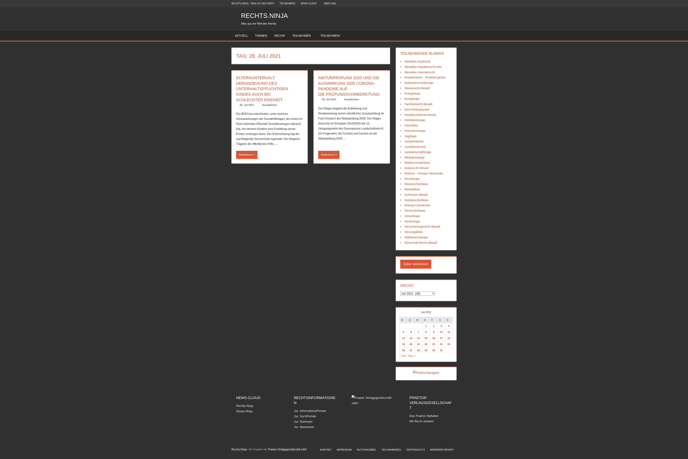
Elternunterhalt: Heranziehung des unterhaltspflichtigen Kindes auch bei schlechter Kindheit (262, 89)
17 (441, 338)
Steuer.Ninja (244, 411)
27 (411, 350)
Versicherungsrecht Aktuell (422, 226)
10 (441, 332)
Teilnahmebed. (391, 449)
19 (403, 344)
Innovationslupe (414, 131)
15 (426, 338)
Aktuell (241, 35)
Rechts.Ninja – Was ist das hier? (252, 3)
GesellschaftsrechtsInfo (420, 115)
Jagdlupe (410, 136)
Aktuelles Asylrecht (417, 61)
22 (426, 344)
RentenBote (412, 189)
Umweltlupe (412, 216)
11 (449, 332)
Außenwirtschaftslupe (418, 83)
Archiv (279, 35)
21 (418, 344)
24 (441, 344)
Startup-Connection (417, 205)
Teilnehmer (301, 35)
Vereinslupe (412, 221)
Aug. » (412, 355)
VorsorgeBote (413, 232)
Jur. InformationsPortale (310, 411)
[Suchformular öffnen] (454, 36)
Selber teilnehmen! (415, 264)
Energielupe (412, 93)
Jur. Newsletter (304, 427)
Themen (261, 35)
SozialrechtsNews (416, 200)
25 (448, 344)
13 (411, 338)
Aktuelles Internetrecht (419, 72)
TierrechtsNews (414, 210)
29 (426, 350)
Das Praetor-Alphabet (423, 416)
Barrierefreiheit (442, 449)
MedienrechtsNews (417, 162)
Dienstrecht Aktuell (417, 88)
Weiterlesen (246, 154)
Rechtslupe (411, 179)
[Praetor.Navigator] (426, 372)
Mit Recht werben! (421, 421)
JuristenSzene (414, 141)
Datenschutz (416, 449)
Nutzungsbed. (366, 449)
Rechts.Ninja (264, 15)
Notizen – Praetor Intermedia (423, 173)
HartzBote (411, 125)
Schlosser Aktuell (416, 194)
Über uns (330, 3)
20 (411, 344)
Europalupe (411, 98)
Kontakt (326, 449)
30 (433, 350)
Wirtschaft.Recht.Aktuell (420, 242)
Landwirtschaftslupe (417, 152)
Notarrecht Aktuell (416, 168)
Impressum (344, 449)
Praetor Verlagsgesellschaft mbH (287, 449)
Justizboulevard (415, 146)
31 (441, 350)
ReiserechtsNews (416, 184)
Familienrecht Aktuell (418, 104)
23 (433, 344)
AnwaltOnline (269, 105)
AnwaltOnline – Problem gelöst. (425, 77)
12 (403, 338)
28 (418, 350)
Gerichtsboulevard (416, 109)
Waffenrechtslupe (416, 237)
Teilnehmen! (287, 3)
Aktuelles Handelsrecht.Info (422, 67)
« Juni (403, 355)
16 (433, 338)
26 (403, 350)
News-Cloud (308, 3)
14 (418, 338)
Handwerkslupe (414, 120)
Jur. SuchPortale (305, 416)
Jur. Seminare (303, 421)
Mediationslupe (414, 157)
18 (448, 338)
